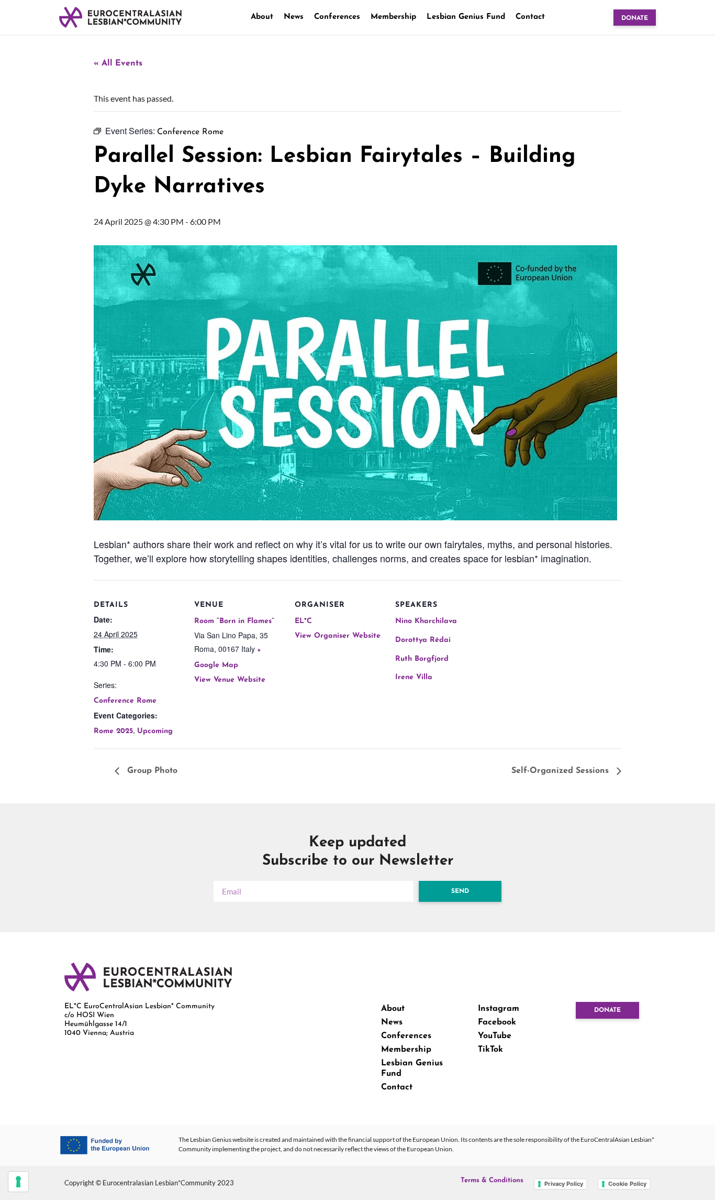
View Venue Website (229, 680)
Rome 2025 (113, 731)
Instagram (498, 1009)
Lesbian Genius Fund (466, 17)
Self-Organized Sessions (561, 771)
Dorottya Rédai (423, 640)
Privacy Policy (563, 1183)
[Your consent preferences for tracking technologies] (18, 1182)
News (294, 17)
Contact (530, 17)
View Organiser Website (338, 636)
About (262, 17)
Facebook (497, 1022)
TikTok (490, 1049)
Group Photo (151, 771)
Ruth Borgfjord (422, 659)
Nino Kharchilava (426, 621)
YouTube (494, 1036)
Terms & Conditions (492, 1180)
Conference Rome (125, 701)
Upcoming (155, 731)
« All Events (118, 63)
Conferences (337, 17)
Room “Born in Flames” (234, 621)
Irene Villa (413, 677)
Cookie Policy (627, 1183)
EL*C (303, 621)
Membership (393, 17)
